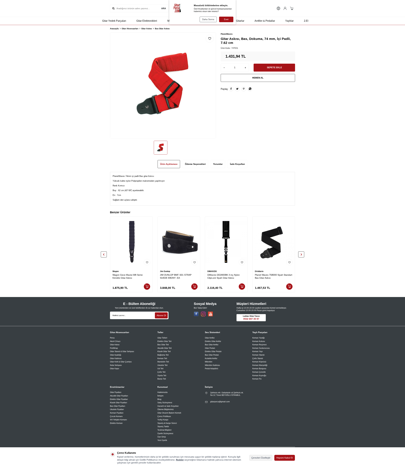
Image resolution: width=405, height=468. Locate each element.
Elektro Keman (116, 423)
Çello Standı (257, 358)
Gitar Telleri (162, 338)
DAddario (259, 271)
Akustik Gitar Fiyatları (119, 396)
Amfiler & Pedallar (265, 20)
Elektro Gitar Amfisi (213, 341)
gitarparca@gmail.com (220, 402)
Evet (226, 19)
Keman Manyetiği (259, 365)
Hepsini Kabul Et (284, 457)
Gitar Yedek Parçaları (114, 20)
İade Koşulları (237, 164)
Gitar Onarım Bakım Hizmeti (169, 413)
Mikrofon (208, 362)
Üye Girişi (161, 437)
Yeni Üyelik (162, 440)
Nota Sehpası (116, 365)
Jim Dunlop (165, 271)
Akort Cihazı (115, 341)
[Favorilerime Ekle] (147, 262)
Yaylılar (289, 20)
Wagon (115, 271)
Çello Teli (161, 372)
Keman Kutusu (258, 341)
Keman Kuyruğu (259, 375)
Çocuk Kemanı (116, 416)
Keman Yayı (257, 351)
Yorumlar (218, 164)
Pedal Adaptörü (211, 368)
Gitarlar (240, 20)
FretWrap (114, 348)
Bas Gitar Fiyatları (117, 406)
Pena (112, 338)
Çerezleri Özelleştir (260, 457)
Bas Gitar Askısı (162, 29)
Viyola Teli (161, 375)
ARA (163, 8)
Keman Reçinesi (259, 345)
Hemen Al (258, 77)
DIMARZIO (212, 271)
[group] (163, 85)
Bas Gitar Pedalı (212, 355)
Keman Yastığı (258, 338)
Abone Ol (161, 315)
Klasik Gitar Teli (164, 351)
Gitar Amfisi (210, 338)
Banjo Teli (161, 379)
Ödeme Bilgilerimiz (165, 409)
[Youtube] (210, 314)
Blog (159, 399)
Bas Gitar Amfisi (211, 345)
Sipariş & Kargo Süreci (167, 423)
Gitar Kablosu (116, 358)
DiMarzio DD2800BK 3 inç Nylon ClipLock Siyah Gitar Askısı (223, 276)
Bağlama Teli (163, 355)
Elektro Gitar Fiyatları (119, 399)
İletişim (160, 396)
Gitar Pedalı (210, 348)
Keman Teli (162, 358)
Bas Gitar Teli (163, 345)
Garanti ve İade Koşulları (168, 406)
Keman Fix (257, 379)
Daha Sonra (208, 19)
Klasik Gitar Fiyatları (118, 403)
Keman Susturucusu (261, 348)
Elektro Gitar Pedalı (213, 351)
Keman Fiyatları (116, 413)
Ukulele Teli (162, 365)
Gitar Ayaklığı (115, 355)
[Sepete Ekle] (147, 286)
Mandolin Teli (163, 362)
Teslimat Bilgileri (164, 430)
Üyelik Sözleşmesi (165, 433)
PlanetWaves (227, 34)
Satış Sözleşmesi (164, 403)
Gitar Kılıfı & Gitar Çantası (121, 362)
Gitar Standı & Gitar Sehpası (122, 351)
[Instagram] (203, 314)
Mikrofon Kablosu (212, 365)
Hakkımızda (162, 392)
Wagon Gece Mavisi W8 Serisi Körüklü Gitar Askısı (127, 276)
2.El (306, 20)
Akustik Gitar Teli (164, 348)
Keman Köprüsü (259, 362)
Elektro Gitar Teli (164, 341)
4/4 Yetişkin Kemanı (118, 420)
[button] (104, 254)
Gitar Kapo (114, 368)
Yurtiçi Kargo (162, 420)
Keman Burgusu (259, 368)
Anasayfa (114, 29)
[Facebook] (196, 314)
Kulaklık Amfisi (211, 358)
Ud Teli (160, 368)
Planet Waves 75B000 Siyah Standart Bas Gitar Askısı (273, 276)
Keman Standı (258, 355)
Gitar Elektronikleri (146, 20)
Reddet (180, 460)
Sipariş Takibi (163, 426)
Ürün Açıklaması (169, 164)
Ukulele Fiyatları (117, 409)
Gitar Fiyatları (115, 392)
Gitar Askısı (146, 29)
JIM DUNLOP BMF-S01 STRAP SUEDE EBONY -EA (175, 276)
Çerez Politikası (164, 416)
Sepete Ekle (274, 67)
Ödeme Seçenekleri (195, 164)
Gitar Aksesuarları (130, 29)
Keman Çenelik (259, 372)
